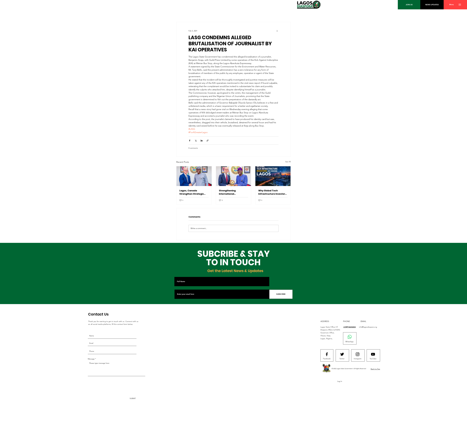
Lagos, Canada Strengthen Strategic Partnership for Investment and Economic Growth (191, 192)
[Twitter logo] (342, 354)
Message (91, 359)
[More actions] (277, 30)
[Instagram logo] (357, 354)
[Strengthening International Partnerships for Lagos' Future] (233, 176)
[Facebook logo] (326, 354)
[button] (451, 4)
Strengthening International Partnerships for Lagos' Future (232, 192)
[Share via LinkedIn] (201, 140)
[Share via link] (207, 140)
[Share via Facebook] (190, 140)
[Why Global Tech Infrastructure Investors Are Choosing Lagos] (273, 176)
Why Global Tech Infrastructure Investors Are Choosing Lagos (272, 192)
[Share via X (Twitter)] (195, 140)
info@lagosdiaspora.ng (368, 327)
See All (288, 162)
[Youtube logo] (373, 354)
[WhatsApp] (349, 336)
